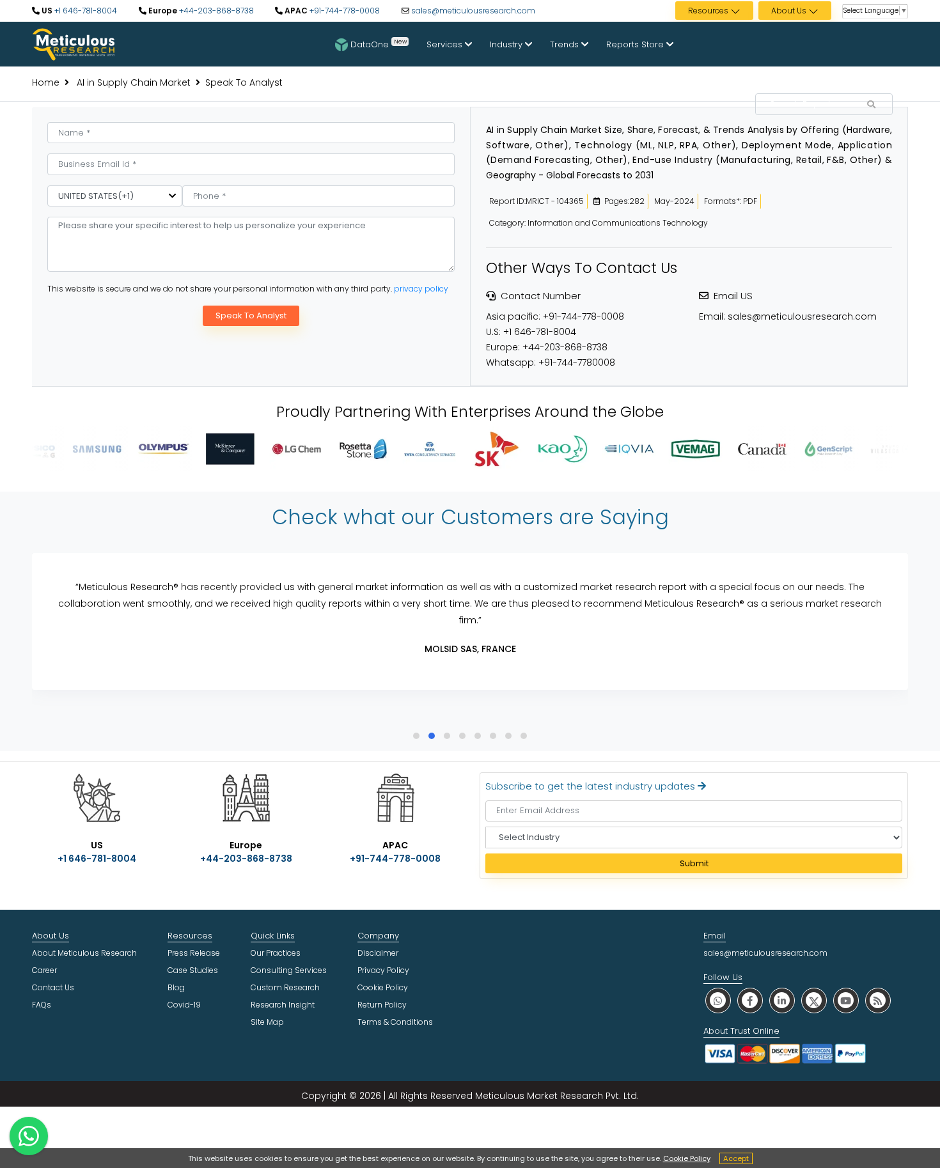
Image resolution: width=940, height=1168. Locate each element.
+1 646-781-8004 (84, 10)
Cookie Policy (686, 1158)
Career (44, 970)
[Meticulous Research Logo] (73, 43)
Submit (694, 863)
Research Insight (283, 1004)
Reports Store (636, 44)
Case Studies (193, 970)
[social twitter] (814, 1000)
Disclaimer (377, 952)
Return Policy (382, 1004)
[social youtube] (846, 1000)
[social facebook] (750, 1000)
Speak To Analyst (250, 315)
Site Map (267, 1021)
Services (446, 44)
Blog (176, 987)
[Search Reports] (871, 105)
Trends (565, 44)
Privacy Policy (383, 970)
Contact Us (53, 987)
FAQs (41, 1004)
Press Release (194, 952)
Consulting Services (289, 970)
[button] (416, 735)
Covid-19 (184, 1004)
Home (45, 82)
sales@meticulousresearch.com (473, 10)
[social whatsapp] (718, 1000)
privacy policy (421, 288)
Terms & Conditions (395, 1021)
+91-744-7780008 (576, 362)
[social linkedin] (782, 1000)
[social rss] (878, 1000)
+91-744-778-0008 (344, 10)
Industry (507, 44)
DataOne (378, 43)
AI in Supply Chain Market (132, 82)
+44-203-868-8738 (215, 10)
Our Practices (276, 952)
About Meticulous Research (84, 952)
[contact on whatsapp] (29, 1136)
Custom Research (285, 987)
